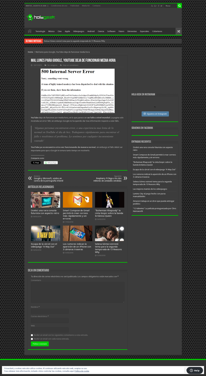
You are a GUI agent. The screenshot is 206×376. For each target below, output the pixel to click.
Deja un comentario (70, 65)
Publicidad (74, 6)
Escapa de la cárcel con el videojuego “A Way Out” (44, 245)
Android (91, 31)
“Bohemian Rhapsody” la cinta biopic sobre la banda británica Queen (109, 213)
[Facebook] (159, 6)
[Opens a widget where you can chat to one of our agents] (194, 370)
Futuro (121, 31)
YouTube (35, 117)
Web (33, 326)
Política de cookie (81, 371)
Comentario (36, 280)
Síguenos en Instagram (157, 114)
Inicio (30, 31)
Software (111, 31)
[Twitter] (161, 6)
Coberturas (157, 31)
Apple (67, 31)
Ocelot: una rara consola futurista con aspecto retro (45, 212)
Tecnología (40, 31)
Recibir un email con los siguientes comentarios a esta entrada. (61, 335)
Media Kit (86, 6)
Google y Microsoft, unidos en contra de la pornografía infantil (48, 178)
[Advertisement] (125, 18)
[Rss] (152, 6)
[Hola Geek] (41, 17)
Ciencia (101, 31)
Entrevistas (132, 31)
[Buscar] (179, 5)
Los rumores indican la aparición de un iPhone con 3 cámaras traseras (77, 247)
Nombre (35, 307)
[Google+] (155, 6)
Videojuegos (78, 31)
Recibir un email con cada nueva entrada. (51, 339)
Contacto (96, 6)
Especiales (144, 31)
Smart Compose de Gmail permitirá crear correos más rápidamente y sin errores (76, 214)
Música (51, 31)
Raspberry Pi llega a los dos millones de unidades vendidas (107, 178)
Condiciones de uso (59, 6)
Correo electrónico (40, 316)
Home (30, 52)
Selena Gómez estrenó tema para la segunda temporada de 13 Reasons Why (74, 41)
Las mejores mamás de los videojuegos (150, 189)
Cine (60, 31)
